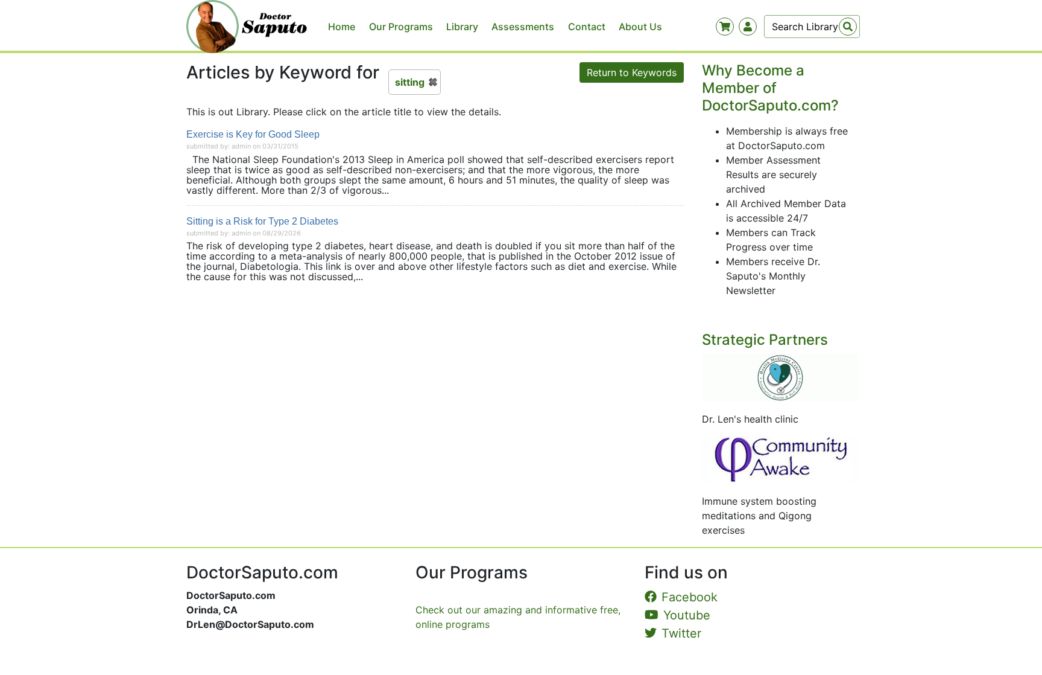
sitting (410, 82)
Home (341, 27)
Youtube (686, 615)
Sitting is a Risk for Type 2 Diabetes (262, 221)
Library (462, 27)
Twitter (681, 633)
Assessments (522, 27)
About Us (640, 27)
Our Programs (401, 27)
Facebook (690, 597)
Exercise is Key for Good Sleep (253, 134)
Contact (586, 27)
